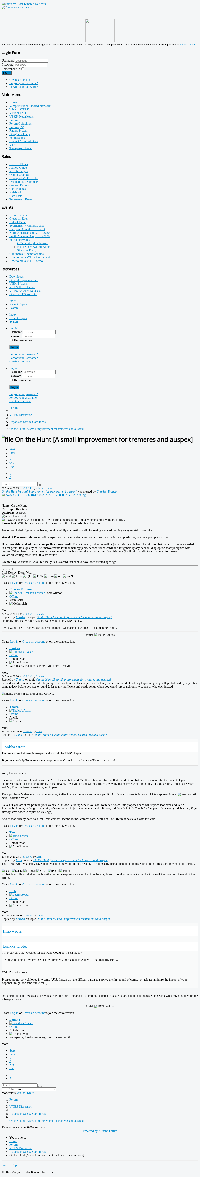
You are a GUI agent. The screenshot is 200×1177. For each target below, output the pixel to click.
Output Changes (19, 174)
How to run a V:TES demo (26, 261)
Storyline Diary (26, 250)
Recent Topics (18, 304)
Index (12, 300)
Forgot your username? (23, 83)
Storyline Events (19, 239)
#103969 (27, 731)
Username (8, 60)
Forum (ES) (16, 127)
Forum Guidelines (20, 123)
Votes (12, 144)
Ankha (21, 1093)
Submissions (17, 137)
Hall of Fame (17, 222)
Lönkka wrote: (14, 747)
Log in (6, 72)
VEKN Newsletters (21, 116)
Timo (39, 731)
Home (13, 102)
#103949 (27, 488)
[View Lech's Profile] (19, 894)
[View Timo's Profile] (19, 835)
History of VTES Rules (23, 178)
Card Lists (15, 195)
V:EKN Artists (18, 283)
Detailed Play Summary (24, 181)
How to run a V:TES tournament (29, 257)
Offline (13, 596)
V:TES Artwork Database (25, 290)
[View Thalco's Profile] (20, 710)
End (11, 467)
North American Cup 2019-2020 (29, 232)
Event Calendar (19, 215)
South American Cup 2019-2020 (29, 236)
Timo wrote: (12, 931)
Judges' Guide (18, 167)
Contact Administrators (23, 141)
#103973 (27, 856)
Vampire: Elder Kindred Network (30, 106)
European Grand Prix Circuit (27, 229)
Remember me (23, 340)
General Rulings (19, 185)
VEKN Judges (18, 171)
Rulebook (15, 192)
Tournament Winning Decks (26, 225)
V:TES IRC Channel (22, 287)
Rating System (18, 130)
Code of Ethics (18, 164)
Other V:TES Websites (23, 294)
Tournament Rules (20, 199)
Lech (39, 856)
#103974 (27, 915)
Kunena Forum (107, 1131)
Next (12, 463)
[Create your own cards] (17, 7)
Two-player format (20, 148)
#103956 (27, 676)
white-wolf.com (188, 44)
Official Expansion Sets (23, 280)
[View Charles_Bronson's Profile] (27, 593)
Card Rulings (17, 188)
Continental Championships (26, 253)
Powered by (90, 1131)
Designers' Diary (19, 134)
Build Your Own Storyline (33, 246)
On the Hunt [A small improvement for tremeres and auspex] (39, 491)
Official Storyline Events (32, 243)
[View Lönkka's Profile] (21, 651)
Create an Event (19, 218)
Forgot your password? (23, 86)
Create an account (20, 79)
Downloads (16, 276)
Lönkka (40, 613)
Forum (13, 120)
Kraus (30, 1093)
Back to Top (9, 1165)
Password (8, 64)
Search (13, 308)
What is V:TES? (19, 109)
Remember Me (11, 69)
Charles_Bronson (45, 488)
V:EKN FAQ (17, 113)
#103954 (27, 613)
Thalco (40, 676)
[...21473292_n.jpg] (44, 495)
